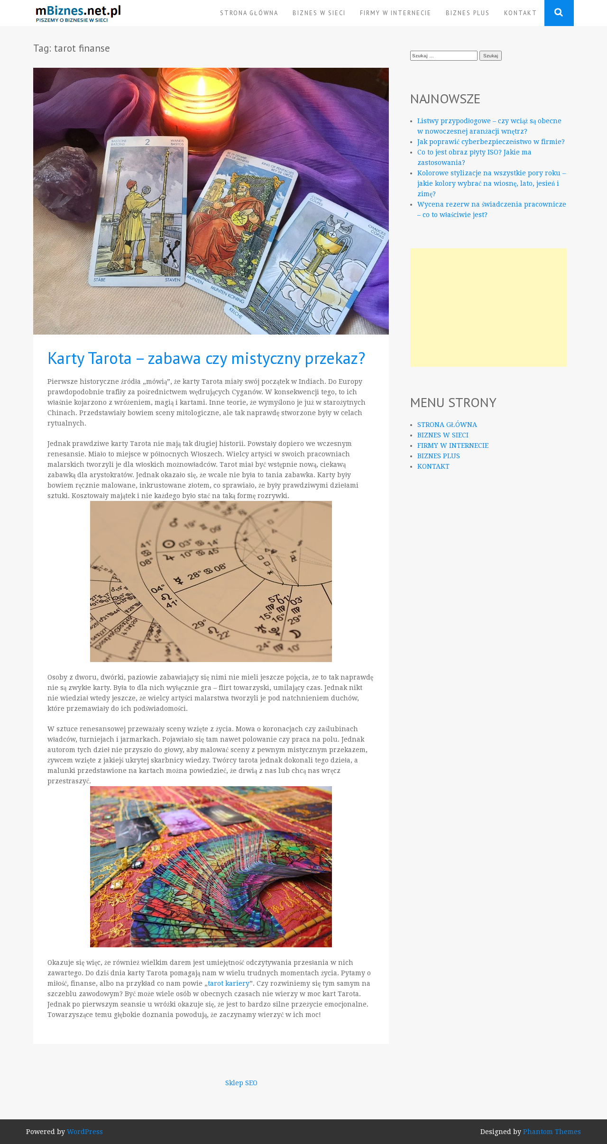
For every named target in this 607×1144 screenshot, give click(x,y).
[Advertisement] (488, 307)
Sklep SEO (241, 1083)
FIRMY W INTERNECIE (396, 13)
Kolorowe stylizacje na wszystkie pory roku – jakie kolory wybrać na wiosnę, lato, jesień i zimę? (491, 183)
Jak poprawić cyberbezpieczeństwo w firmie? (491, 141)
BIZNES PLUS (468, 13)
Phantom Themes (552, 1131)
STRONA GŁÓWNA (249, 13)
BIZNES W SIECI (319, 13)
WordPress (85, 1131)
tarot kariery (228, 983)
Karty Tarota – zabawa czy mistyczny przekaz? (206, 358)
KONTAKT (520, 13)
